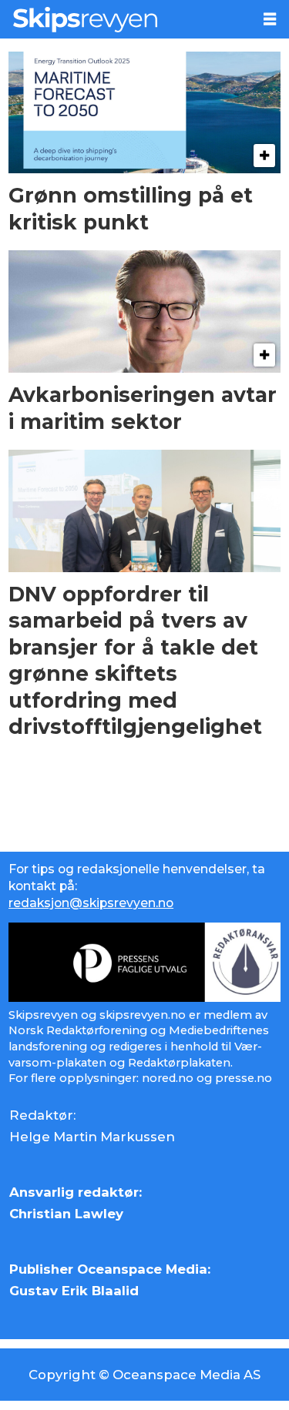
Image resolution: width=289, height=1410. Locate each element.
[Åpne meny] (270, 19)
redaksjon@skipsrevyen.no (90, 903)
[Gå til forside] (125, 19)
